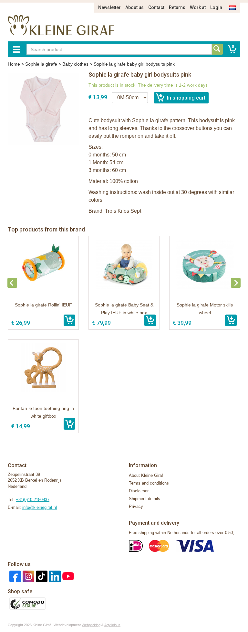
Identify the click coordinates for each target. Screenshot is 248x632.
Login (216, 7)
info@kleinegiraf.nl (39, 507)
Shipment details (144, 498)
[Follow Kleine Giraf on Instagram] (27, 575)
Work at (198, 7)
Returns (177, 7)
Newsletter (109, 7)
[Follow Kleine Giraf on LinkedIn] (54, 575)
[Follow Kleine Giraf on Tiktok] (40, 575)
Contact (156, 7)
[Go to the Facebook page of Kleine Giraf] (14, 575)
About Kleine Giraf (146, 475)
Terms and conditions (149, 483)
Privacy (136, 506)
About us (134, 7)
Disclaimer (139, 490)
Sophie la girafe (41, 64)
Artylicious (112, 625)
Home (14, 64)
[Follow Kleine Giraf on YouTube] (67, 575)
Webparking (91, 625)
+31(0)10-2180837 (32, 499)
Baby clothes (75, 64)
